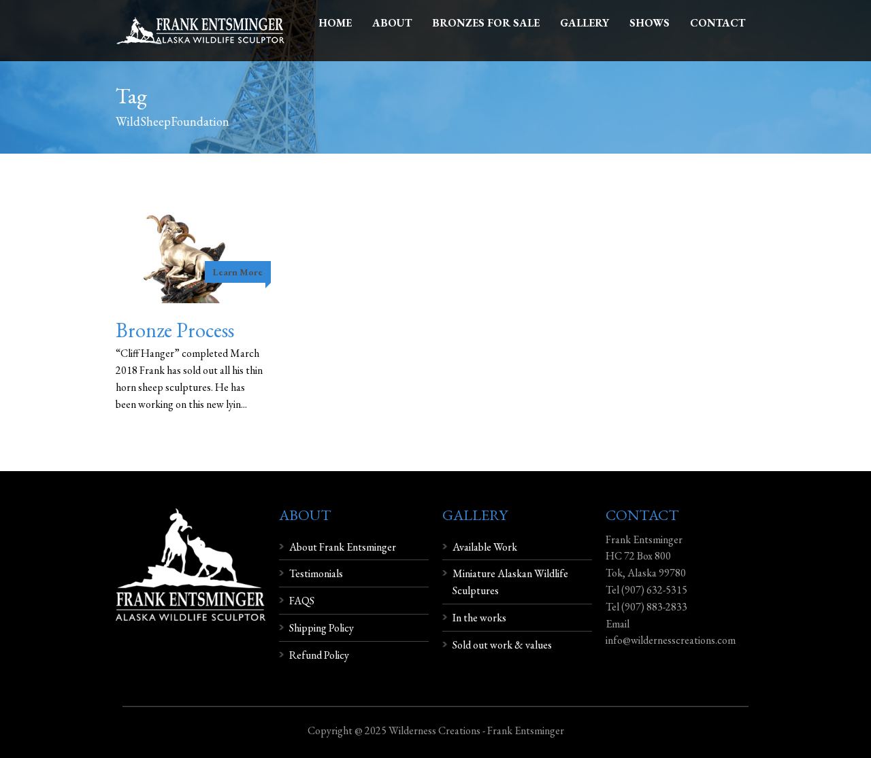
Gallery (584, 23)
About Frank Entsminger (342, 547)
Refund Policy (319, 655)
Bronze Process (175, 330)
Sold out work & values (502, 645)
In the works (479, 617)
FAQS (301, 600)
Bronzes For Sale (486, 23)
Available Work (485, 547)
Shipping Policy (321, 628)
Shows (649, 23)
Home (335, 23)
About (392, 23)
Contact (717, 23)
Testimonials (316, 573)
